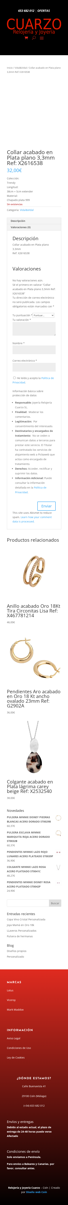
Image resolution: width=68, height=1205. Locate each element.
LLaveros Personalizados (21, 930)
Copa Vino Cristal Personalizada (26, 919)
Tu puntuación (22, 315)
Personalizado (15, 956)
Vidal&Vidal (21, 67)
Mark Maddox (15, 1009)
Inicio (10, 67)
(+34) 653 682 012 (34, 1105)
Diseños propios (16, 951)
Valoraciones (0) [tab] (21, 227)
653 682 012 (26, 11)
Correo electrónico (25, 360)
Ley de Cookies (16, 1057)
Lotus (10, 990)
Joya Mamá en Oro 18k (20, 925)
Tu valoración (22, 319)
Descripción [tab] (18, 221)
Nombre (19, 343)
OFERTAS (43, 11)
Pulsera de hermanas (20, 936)
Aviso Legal (13, 1038)
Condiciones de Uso (19, 1048)
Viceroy (11, 1000)
